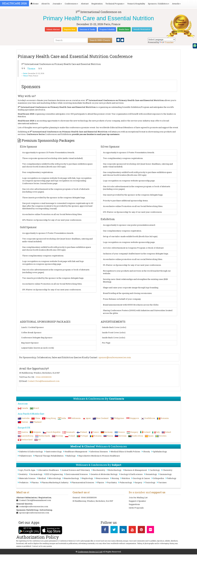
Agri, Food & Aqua (27, 470)
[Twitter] (114, 530)
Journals (56, 3)
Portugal (84, 435)
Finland (83, 432)
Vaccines (162, 482)
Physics (100, 482)
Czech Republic (53, 432)
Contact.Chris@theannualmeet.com (44, 381)
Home (35, 3)
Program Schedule (107, 29)
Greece (121, 432)
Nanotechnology (71, 478)
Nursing (115, 478)
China (37, 418)
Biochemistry (99, 470)
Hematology (151, 474)
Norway (59, 435)
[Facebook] (105, 530)
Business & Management (135, 470)
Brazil (36, 408)
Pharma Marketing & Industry (55, 482)
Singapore (134, 418)
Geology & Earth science (131, 474)
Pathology (171, 478)
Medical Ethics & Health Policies (125, 451)
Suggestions (134, 504)
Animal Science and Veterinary (76, 470)
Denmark (70, 432)
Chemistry (167, 470)
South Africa (137, 435)
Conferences (71, 3)
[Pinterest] (141, 530)
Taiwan (24, 422)
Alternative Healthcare (48, 470)
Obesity (146, 451)
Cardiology (155, 470)
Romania (165, 418)
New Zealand (102, 418)
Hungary (134, 432)
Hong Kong (51, 418)
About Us (45, 3)
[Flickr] (150, 530)
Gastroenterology (54, 451)
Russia (110, 435)
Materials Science (27, 478)
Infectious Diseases (99, 451)
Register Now (69, 29)
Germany (108, 432)
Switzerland (26, 439)
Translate (169, 42)
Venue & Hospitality (136, 3)
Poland (72, 435)
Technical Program (114, 3)
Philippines (119, 418)
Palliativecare (25, 455)
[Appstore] (122, 39)
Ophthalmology (160, 451)
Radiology (71, 455)
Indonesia (75, 418)
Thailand (37, 422)
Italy (158, 432)
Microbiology (55, 478)
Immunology (166, 474)
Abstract (85, 3)
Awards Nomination (141, 29)
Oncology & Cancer (141, 478)
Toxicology (150, 482)
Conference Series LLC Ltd (90, 551)
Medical (42, 478)
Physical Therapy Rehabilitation (49, 455)
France (95, 432)
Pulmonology (126, 482)
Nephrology (87, 478)
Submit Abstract (53, 29)
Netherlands (44, 435)
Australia (25, 418)
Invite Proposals (136, 507)
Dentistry (23, 474)
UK (39, 439)
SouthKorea (150, 418)
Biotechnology (114, 470)
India (63, 418)
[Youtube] (132, 530)
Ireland (147, 432)
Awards (175, 3)
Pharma (35, 482)
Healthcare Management (76, 451)
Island (168, 432)
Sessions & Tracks (87, 29)
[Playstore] (118, 39)
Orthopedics (158, 478)
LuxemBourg (27, 435)
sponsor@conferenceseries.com (115, 357)
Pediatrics (23, 482)
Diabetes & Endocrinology (31, 451)
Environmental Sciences (77, 474)
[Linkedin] (123, 530)
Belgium (37, 432)
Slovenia (122, 435)
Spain (150, 435)
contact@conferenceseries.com (33, 506)
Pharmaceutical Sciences (82, 482)
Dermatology (36, 474)
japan (88, 418)
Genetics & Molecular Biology (104, 474)
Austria (24, 432)
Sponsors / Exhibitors (158, 3)
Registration (97, 3)
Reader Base (124, 29)
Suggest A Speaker (137, 501)
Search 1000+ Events (100, 40)
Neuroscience (102, 478)
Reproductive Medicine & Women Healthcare (99, 455)
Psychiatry (112, 482)
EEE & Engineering (54, 474)
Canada (24, 408)
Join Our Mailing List (138, 497)
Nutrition (126, 478)
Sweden (162, 435)
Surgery (138, 482)
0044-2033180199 (43, 377)
